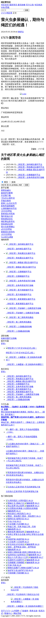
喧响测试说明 (7, 224)
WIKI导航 (5, 7)
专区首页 (5, 5)
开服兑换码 (6, 201)
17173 (3, 13)
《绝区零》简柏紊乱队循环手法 (30, 167)
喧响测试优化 (7, 219)
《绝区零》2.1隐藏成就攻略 (18, 399)
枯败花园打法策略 (9, 338)
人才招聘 (15, 611)
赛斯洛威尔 (6, 190)
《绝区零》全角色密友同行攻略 (30, 177)
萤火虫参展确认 (8, 227)
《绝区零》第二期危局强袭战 (18, 397)
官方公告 (30, 5)
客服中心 (8, 613)
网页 (6, 182)
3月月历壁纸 (6, 234)
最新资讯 (13, 5)
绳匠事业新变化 (8, 221)
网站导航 (17, 613)
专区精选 (38, 5)
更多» (3, 343)
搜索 (26, 10)
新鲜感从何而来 (8, 214)
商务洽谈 (33, 611)
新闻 (13, 182)
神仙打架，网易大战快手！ (13, 422)
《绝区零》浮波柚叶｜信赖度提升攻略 (22, 394)
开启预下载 (6, 195)
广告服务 (24, 611)
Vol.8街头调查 (7, 237)
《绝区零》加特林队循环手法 (29, 164)
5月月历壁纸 (6, 211)
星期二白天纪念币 (9, 203)
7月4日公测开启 (8, 198)
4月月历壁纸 (6, 229)
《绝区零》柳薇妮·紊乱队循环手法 (21, 381)
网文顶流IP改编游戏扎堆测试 (13, 412)
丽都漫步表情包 (8, 232)
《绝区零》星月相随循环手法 (18, 389)
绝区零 (9, 13)
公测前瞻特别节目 (9, 208)
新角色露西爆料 (8, 206)
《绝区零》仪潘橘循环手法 (28, 175)
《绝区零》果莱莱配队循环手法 (19, 392)
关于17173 (5, 611)
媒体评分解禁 (7, 193)
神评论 (21, 32)
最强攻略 (22, 5)
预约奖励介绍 (7, 216)
